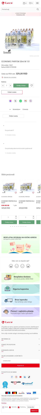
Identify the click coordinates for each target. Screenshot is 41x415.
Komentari (16, 109)
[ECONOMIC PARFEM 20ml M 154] (26, 187)
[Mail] (25, 101)
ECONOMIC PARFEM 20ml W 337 (9, 201)
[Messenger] (10, 101)
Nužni (6, 407)
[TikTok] (29, 377)
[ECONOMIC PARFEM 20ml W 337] (9, 187)
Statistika (14, 407)
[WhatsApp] (20, 101)
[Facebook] (12, 377)
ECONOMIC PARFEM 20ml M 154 (26, 201)
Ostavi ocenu (12, 92)
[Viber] (31, 101)
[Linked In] (25, 377)
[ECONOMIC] (7, 51)
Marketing (23, 407)
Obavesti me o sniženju (10, 77)
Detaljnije (3, 403)
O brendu (25, 109)
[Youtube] (20, 377)
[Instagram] (16, 377)
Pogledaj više (20, 15)
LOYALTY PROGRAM (20, 13)
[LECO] (7, 2)
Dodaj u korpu (21, 85)
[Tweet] (15, 101)
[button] (20, 9)
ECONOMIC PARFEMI (6, 196)
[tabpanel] (20, 38)
